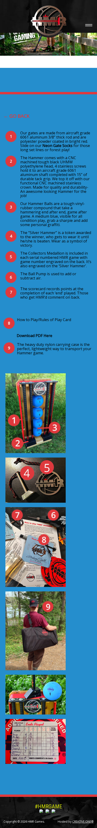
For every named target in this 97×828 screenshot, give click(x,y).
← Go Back (16, 116)
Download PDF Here (34, 335)
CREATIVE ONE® (82, 822)
